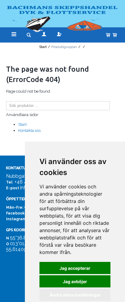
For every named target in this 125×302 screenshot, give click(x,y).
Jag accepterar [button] (74, 268)
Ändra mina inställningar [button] (75, 294)
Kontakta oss (29, 130)
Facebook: (15, 213)
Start (43, 47)
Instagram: (16, 219)
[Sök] (114, 106)
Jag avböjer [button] (75, 281)
